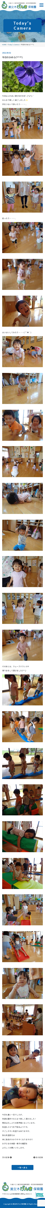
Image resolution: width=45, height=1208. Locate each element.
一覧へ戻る (22, 1167)
